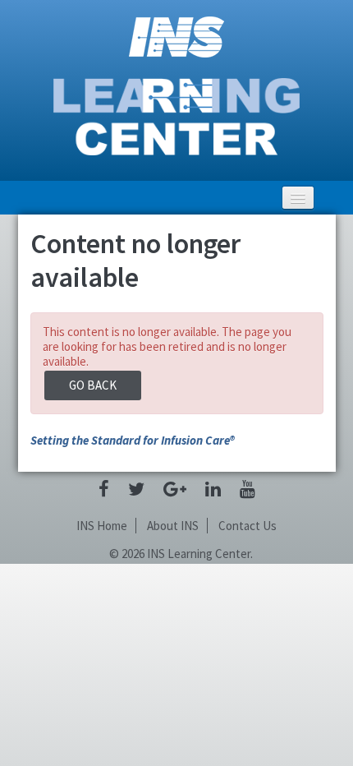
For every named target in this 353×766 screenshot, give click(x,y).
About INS (173, 525)
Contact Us (247, 525)
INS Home (101, 525)
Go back (93, 385)
